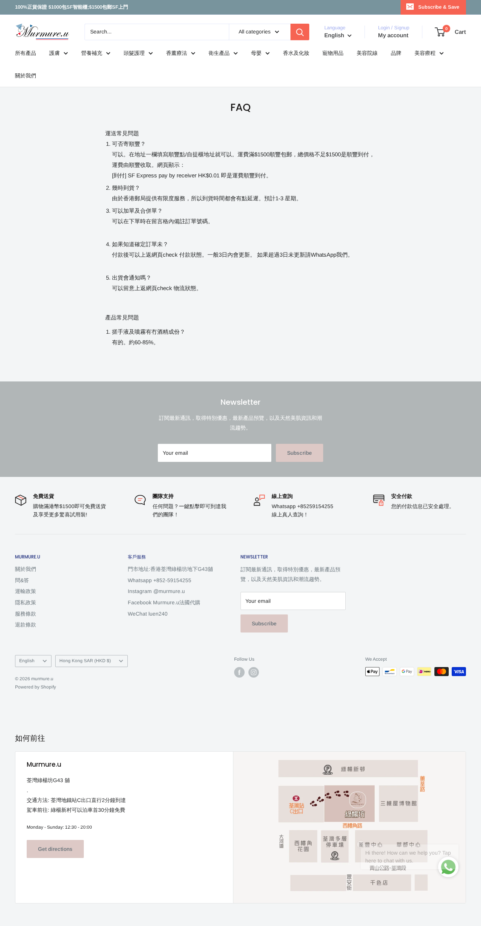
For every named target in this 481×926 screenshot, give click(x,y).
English (27, 660)
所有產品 (25, 53)
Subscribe (299, 453)
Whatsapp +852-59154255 (159, 580)
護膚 (54, 53)
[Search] (299, 32)
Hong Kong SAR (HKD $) (85, 660)
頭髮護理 (134, 53)
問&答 (22, 580)
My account (393, 35)
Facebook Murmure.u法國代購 (164, 602)
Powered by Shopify (35, 687)
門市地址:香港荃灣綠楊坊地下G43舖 (170, 569)
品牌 (396, 53)
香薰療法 (176, 53)
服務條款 (25, 614)
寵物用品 (332, 53)
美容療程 (425, 53)
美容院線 (367, 53)
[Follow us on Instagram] (253, 672)
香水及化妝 (296, 53)
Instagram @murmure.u (156, 591)
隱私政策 (25, 602)
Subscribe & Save (438, 7)
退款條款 (25, 625)
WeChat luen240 (148, 614)
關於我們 (25, 76)
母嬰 (256, 53)
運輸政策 (25, 591)
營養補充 (91, 53)
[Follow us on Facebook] (239, 672)
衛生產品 (219, 53)
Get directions (55, 849)
